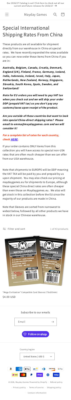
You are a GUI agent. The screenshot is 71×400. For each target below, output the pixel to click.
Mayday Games (22, 382)
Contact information (37, 393)
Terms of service (36, 387)
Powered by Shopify (38, 382)
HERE (14, 139)
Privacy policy (19, 387)
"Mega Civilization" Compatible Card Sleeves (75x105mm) (30, 292)
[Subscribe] (53, 322)
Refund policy (56, 382)
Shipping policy (54, 387)
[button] (7, 14)
